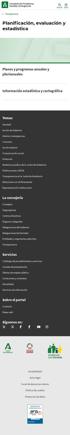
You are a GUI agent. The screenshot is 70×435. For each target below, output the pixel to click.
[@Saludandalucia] (29, 327)
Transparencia (11, 13)
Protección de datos (35, 396)
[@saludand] (12, 327)
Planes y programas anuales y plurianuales (25, 71)
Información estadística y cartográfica (32, 90)
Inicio (23, 4)
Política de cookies (35, 390)
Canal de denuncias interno (35, 384)
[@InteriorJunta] (4, 327)
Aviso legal (35, 377)
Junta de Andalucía (5, 4)
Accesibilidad (35, 371)
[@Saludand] (38, 327)
